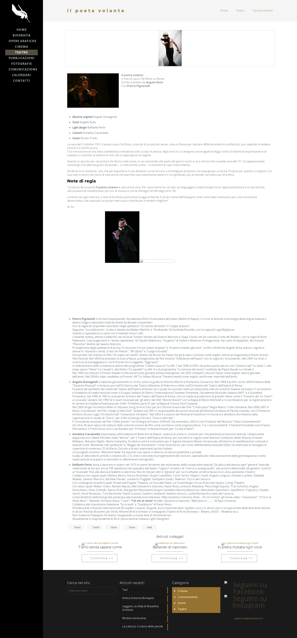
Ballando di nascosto (170, 547)
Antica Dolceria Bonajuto (138, 598)
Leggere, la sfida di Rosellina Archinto (140, 608)
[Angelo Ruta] (21, 13)
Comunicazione (187, 597)
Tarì (125, 590)
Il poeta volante (263, 10)
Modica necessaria (134, 618)
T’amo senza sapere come (100, 547)
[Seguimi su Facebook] (248, 591)
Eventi (182, 603)
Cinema (182, 591)
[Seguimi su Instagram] (248, 605)
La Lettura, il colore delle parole (143, 626)
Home (224, 10)
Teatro (240, 10)
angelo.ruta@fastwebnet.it (248, 618)
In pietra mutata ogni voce (240, 547)
